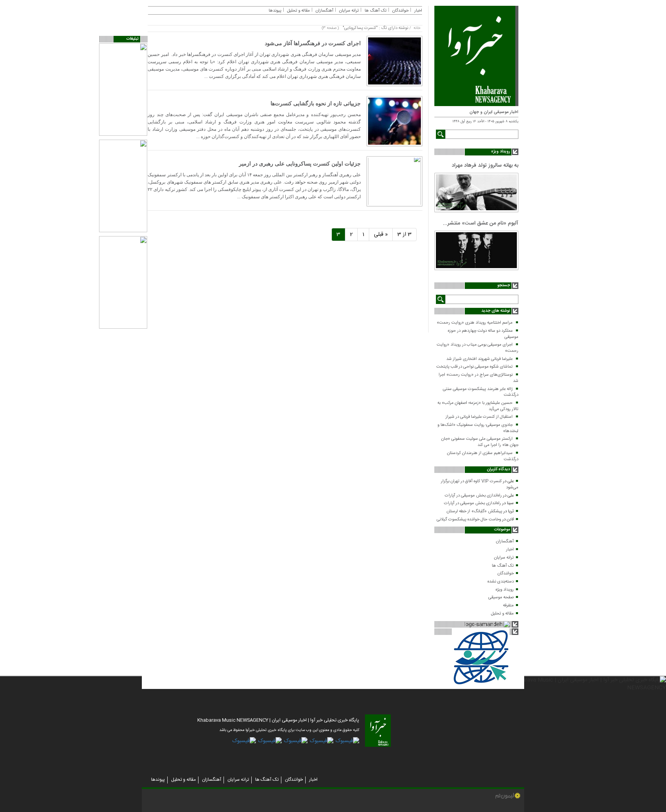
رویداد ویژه (505, 589)
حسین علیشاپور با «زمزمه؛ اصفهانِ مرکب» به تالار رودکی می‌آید (477, 406)
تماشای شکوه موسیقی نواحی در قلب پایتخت (474, 366)
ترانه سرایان (504, 557)
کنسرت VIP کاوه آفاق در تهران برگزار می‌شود (479, 484)
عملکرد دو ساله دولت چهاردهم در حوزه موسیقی (483, 334)
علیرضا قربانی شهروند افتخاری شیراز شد (479, 359)
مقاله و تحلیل (502, 613)
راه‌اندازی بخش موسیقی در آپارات (473, 495)
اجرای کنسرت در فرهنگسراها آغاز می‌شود (313, 43)
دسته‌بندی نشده (501, 581)
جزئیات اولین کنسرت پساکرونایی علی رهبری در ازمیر (300, 164)
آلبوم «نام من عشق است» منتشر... (480, 223)
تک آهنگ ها (503, 565)
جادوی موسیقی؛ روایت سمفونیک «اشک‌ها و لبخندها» (477, 428)
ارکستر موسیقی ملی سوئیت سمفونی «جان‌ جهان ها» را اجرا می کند (479, 442)
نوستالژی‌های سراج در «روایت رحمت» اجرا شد (478, 378)
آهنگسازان (505, 541)
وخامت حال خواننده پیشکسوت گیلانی (469, 519)
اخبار (510, 549)
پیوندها (275, 10)
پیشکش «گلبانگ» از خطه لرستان (474, 511)
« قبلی (381, 234)
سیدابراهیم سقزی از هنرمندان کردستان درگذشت (482, 456)
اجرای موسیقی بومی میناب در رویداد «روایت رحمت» (477, 348)
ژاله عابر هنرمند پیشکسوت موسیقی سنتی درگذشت (480, 392)
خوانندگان (506, 573)
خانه (417, 28)
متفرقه (508, 605)
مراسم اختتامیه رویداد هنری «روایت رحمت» (475, 322)
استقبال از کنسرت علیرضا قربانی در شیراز (479, 417)
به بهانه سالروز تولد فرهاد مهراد (485, 165)
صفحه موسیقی (501, 597)
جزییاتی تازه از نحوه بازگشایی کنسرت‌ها (316, 103)
